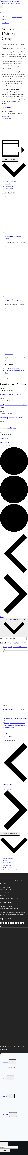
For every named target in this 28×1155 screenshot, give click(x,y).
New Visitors (7, 1058)
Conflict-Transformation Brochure (17, 1132)
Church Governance (12, 1129)
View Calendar (4, 442)
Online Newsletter (12, 1074)
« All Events (5, 23)
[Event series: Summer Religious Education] (13, 390)
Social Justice (10, 1102)
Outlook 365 (9, 186)
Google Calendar (10, 181)
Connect (5, 1062)
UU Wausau (6, 107)
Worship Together (11, 1065)
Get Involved (10, 1090)
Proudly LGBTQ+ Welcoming (9, 908)
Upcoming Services (12, 1081)
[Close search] (4, 1143)
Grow (4, 1078)
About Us (6, 1115)
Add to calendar (10, 160)
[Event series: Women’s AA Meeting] (5, 306)
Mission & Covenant (12, 1120)
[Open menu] (1, 6)
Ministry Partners (11, 1109)
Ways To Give (7, 1139)
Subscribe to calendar (10, 834)
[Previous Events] (15, 573)
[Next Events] (15, 613)
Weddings (9, 1136)
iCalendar (8, 184)
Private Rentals (11, 1134)
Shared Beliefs (10, 1083)
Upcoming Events (11, 1067)
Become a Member (12, 1072)
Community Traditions (13, 1069)
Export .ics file (7, 867)
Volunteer (9, 1099)
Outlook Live (9, 188)
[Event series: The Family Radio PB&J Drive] (5, 245)
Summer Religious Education (10, 394)
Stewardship (10, 1111)
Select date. (4, 638)
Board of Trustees (11, 1106)
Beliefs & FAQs (10, 1118)
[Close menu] (0, 1054)
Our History (9, 1127)
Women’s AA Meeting (13, 300)
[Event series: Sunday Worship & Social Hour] (13, 401)
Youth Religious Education (14, 1086)
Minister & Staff (11, 1125)
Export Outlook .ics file (10, 870)
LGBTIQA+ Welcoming (13, 1122)
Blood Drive (9, 354)
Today (2, 617)
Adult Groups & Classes (14, 1088)
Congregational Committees (15, 1104)
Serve (5, 1096)
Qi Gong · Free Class (12, 368)
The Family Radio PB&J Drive (11, 418)
